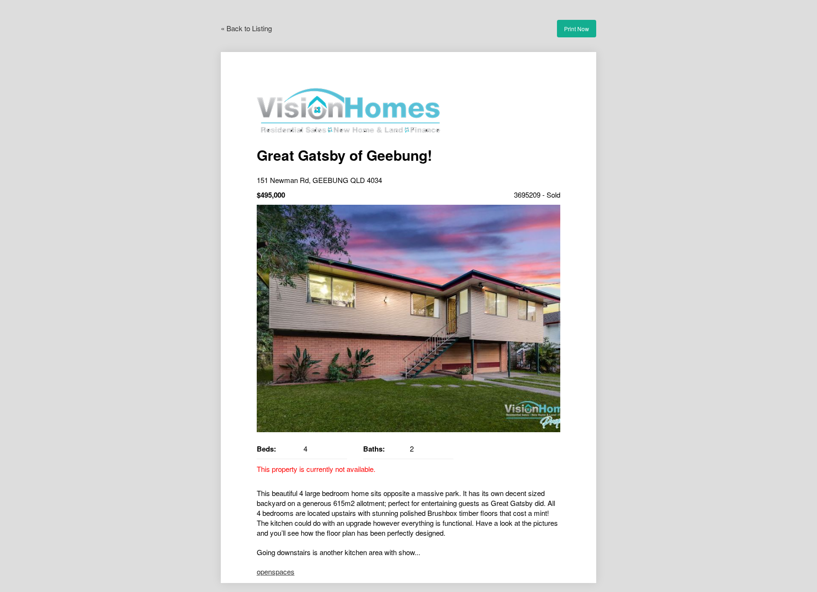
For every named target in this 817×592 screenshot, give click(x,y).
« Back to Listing (246, 28)
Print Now (576, 29)
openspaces (276, 571)
